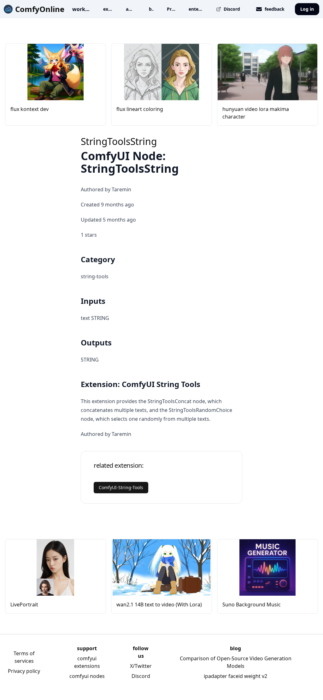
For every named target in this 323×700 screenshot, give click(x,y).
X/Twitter (141, 665)
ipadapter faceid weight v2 (235, 676)
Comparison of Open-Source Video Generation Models (235, 662)
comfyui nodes (87, 676)
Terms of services (24, 657)
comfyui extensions (87, 662)
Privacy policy (24, 671)
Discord (141, 676)
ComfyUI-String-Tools (121, 487)
